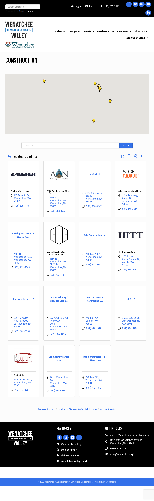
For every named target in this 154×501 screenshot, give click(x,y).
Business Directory (46, 409)
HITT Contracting (126, 252)
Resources (123, 31)
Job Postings (91, 409)
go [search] (127, 145)
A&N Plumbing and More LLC (58, 192)
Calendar (60, 31)
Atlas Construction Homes (130, 191)
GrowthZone (111, 482)
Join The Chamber (108, 409)
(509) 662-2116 (118, 448)
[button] (44, 81)
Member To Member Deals (70, 409)
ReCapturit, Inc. (18, 375)
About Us (140, 31)
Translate (30, 11)
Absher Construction (20, 191)
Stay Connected (135, 37)
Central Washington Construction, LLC (56, 253)
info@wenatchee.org (122, 454)
